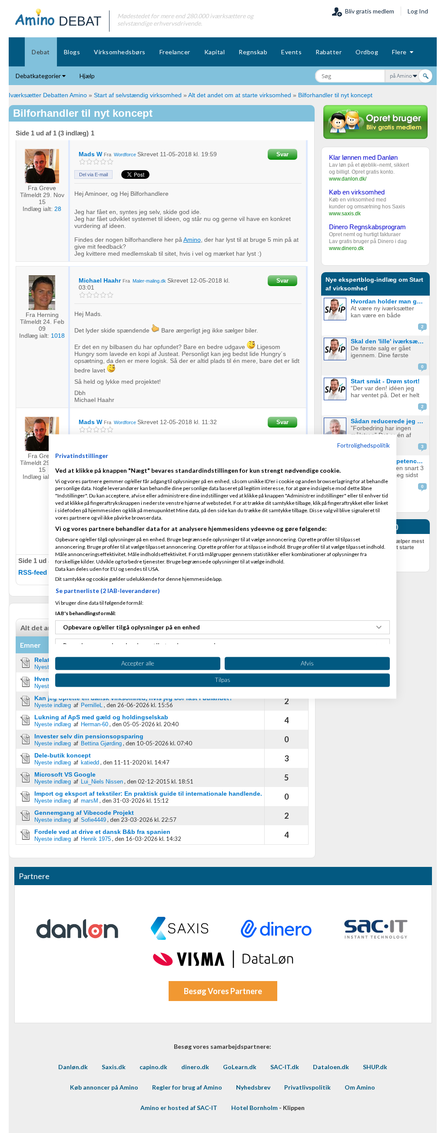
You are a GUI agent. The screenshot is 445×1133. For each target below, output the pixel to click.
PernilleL (92, 705)
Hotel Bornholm (254, 1107)
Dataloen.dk (331, 1066)
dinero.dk (195, 1066)
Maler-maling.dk (149, 280)
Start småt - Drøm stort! (385, 381)
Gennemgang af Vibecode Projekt (84, 812)
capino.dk (153, 1066)
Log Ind (418, 11)
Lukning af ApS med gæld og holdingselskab (101, 717)
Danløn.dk (73, 1066)
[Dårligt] (82, 161)
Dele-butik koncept (62, 755)
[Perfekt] (110, 161)
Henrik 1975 (96, 839)
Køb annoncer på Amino (104, 1087)
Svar (282, 154)
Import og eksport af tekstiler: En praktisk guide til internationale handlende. (148, 793)
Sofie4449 (93, 820)
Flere (401, 52)
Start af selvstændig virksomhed (138, 95)
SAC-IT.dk (284, 1066)
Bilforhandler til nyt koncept (335, 95)
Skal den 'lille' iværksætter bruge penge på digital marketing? (389, 341)
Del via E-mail (93, 174)
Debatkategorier (39, 75)
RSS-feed (32, 572)
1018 (58, 335)
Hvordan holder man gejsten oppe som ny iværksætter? (389, 301)
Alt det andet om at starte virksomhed (239, 95)
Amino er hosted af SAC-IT (178, 1107)
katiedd (90, 762)
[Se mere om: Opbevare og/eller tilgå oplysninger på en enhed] (378, 627)
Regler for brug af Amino (187, 1087)
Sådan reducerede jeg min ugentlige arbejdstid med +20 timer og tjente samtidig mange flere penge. (389, 421)
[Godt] (103, 161)
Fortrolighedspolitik (363, 445)
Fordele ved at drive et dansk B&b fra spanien (102, 831)
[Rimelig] (89, 161)
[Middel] (96, 161)
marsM (89, 800)
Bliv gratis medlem (368, 11)
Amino (192, 239)
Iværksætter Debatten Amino (48, 95)
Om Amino (360, 1087)
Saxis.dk (114, 1066)
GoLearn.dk (239, 1066)
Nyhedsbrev (253, 1087)
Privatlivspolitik (307, 1087)
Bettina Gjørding (101, 743)
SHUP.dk (375, 1066)
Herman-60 (94, 724)
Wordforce (125, 154)
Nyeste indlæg (52, 705)
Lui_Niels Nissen (102, 781)
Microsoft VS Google (65, 774)
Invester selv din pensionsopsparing (88, 736)
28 (57, 208)
